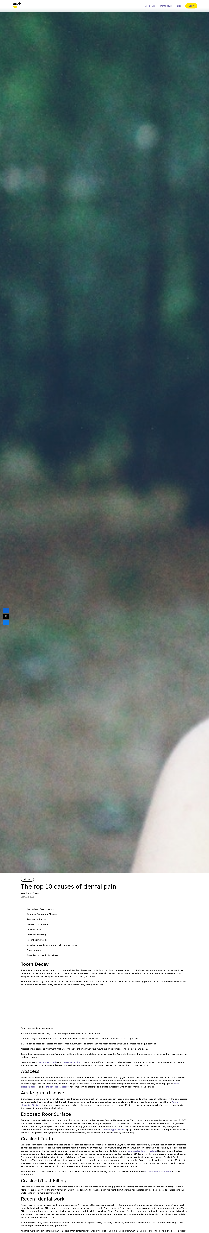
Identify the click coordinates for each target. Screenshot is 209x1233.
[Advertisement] (104, 1005)
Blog (179, 6)
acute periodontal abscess (56, 1086)
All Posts (27, 879)
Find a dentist (149, 6)
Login (191, 6)
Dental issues (166, 6)
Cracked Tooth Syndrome (158, 1171)
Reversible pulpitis (48, 1062)
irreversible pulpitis (71, 1062)
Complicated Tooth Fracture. (142, 1151)
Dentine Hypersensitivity (114, 1129)
